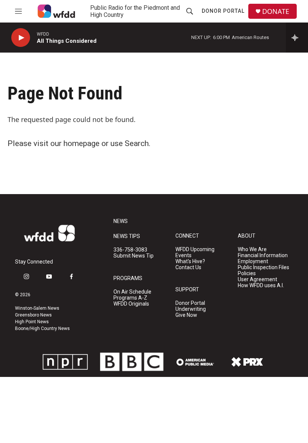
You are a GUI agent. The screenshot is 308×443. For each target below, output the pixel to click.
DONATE (275, 11)
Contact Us (188, 267)
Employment (253, 261)
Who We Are (252, 249)
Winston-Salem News (37, 308)
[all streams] (297, 38)
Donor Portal (223, 11)
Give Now (186, 315)
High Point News (32, 321)
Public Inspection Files (263, 267)
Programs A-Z (130, 298)
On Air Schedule (132, 292)
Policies (247, 273)
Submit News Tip (133, 256)
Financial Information (263, 255)
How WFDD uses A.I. (261, 285)
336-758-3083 (130, 250)
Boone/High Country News (42, 328)
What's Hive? (190, 261)
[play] (21, 37)
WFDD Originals (131, 304)
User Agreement (257, 279)
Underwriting (190, 309)
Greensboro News (33, 315)
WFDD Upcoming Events (194, 252)
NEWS (120, 221)
